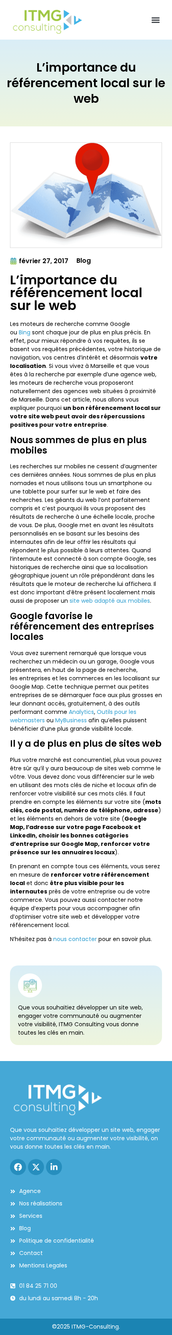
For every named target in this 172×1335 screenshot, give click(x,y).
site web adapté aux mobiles (110, 601)
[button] (155, 19)
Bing (24, 332)
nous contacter (75, 939)
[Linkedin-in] (54, 1167)
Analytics (81, 712)
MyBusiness (71, 720)
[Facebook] (18, 1167)
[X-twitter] (36, 1167)
